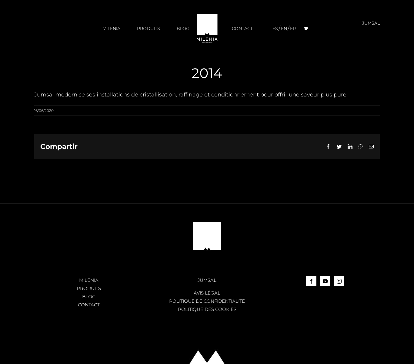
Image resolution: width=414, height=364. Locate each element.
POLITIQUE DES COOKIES (207, 309)
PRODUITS (89, 288)
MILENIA (88, 280)
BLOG (89, 296)
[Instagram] (339, 281)
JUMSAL (207, 280)
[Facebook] (311, 281)
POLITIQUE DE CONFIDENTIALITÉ (207, 301)
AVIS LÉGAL (207, 293)
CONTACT (89, 305)
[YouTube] (325, 281)
